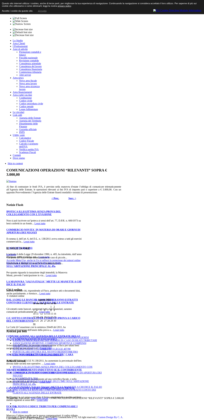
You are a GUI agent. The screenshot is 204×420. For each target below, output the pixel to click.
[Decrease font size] (23, 35)
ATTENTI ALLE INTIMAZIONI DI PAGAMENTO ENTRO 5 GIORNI (51, 337)
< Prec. (55, 198)
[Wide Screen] (20, 21)
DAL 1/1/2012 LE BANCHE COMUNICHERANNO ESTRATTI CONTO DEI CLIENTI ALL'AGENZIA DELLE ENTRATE (42, 301)
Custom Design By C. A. (110, 417)
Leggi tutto (39, 223)
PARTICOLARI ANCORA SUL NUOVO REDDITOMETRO (45, 351)
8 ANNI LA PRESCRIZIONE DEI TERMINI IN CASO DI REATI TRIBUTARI (55, 340)
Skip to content (15, 163)
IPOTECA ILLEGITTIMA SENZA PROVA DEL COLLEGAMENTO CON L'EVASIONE (33, 213)
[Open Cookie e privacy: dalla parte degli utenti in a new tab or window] (177, 10)
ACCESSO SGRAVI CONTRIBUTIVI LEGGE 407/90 (42, 349)
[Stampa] (11, 181)
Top (15, 406)
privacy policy (64, 6)
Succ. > (72, 198)
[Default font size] (22, 32)
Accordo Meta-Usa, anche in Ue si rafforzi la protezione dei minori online (43, 257)
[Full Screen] (20, 18)
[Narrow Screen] (22, 24)
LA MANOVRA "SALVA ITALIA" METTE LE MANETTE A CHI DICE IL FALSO (57, 387)
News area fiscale (39, 398)
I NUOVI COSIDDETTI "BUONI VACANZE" (38, 354)
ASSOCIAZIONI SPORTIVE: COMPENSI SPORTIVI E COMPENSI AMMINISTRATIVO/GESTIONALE (49, 344)
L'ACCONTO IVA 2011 (25, 378)
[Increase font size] (23, 29)
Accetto (42, 10)
